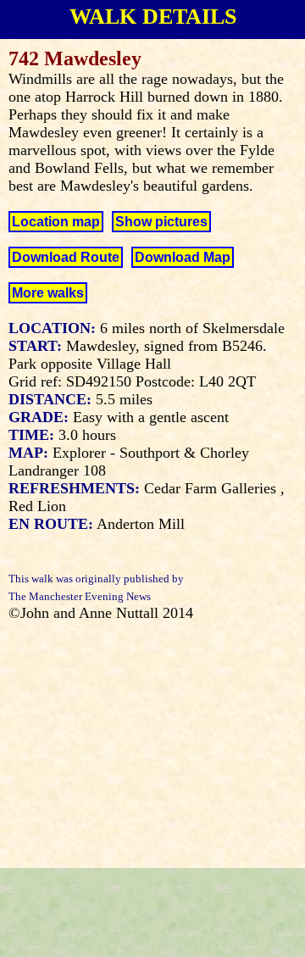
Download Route (65, 257)
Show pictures (161, 221)
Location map (56, 221)
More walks (48, 293)
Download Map (182, 257)
